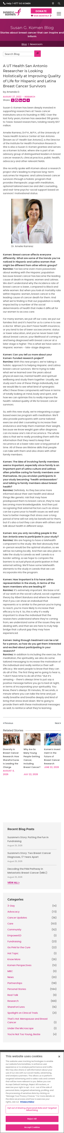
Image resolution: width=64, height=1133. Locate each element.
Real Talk (12, 995)
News (10, 977)
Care (10, 923)
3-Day (11, 906)
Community (14, 929)
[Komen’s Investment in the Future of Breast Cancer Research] (52, 739)
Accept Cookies (32, 1127)
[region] (32, 1092)
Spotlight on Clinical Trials (22, 1013)
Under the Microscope (20, 1028)
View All (12, 882)
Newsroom (36, 44)
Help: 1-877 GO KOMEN (18, 3)
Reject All (32, 1119)
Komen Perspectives (19, 965)
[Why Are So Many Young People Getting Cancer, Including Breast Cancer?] (32, 739)
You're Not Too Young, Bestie (23, 1034)
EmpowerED (14, 935)
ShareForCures (16, 1007)
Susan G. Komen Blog (32, 27)
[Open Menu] (59, 13)
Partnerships (14, 983)
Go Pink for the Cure (18, 947)
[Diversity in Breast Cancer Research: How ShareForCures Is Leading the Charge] (11, 739)
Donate (41, 11)
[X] (12, 100)
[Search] (37, 53)
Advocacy (13, 912)
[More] (28, 100)
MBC (10, 971)
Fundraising (14, 941)
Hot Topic (13, 953)
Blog (24, 44)
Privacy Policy (27, 1102)
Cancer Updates (17, 918)
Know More (13, 959)
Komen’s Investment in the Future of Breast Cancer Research (52, 756)
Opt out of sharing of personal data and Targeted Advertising (32, 1109)
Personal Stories (16, 989)
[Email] (24, 100)
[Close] (59, 1056)
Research (30, 96)
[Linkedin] (20, 100)
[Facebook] (16, 100)
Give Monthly (42, 16)
